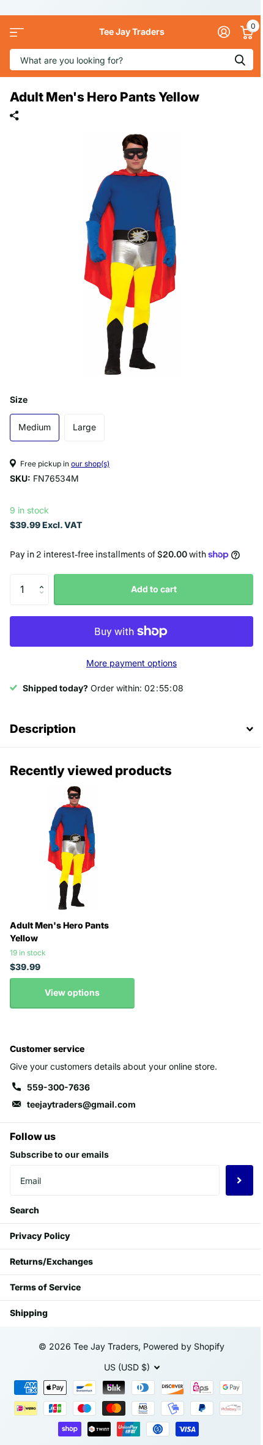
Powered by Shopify (183, 1346)
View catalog (17, 32)
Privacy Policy (40, 1235)
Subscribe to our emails (59, 1154)
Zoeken (239, 59)
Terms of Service (45, 1287)
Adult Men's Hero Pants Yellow (59, 931)
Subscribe (239, 1180)
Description (43, 729)
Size (19, 399)
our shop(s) (90, 463)
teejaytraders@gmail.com (81, 1104)
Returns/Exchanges (51, 1261)
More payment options (131, 663)
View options (72, 992)
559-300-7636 (58, 1087)
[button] (44, 578)
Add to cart (154, 589)
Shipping (29, 1312)
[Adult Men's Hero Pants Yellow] (72, 847)
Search (24, 1210)
